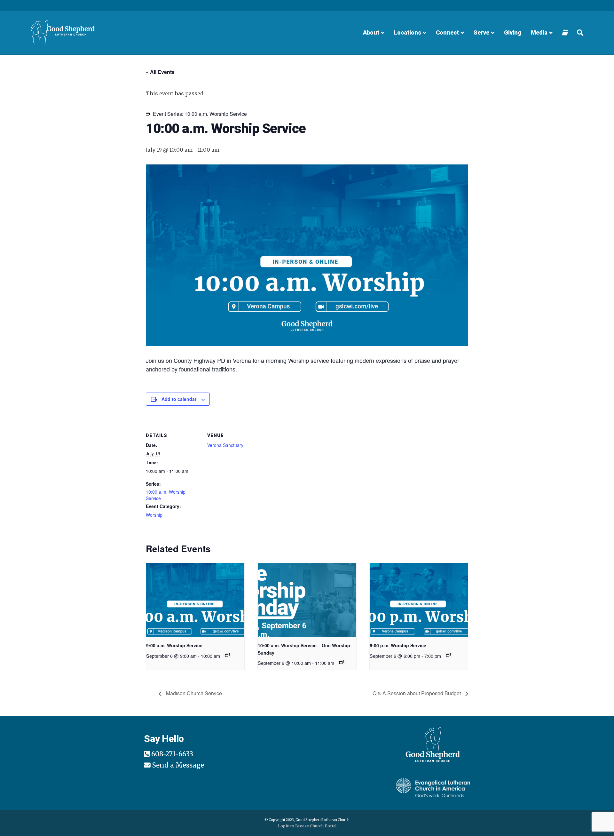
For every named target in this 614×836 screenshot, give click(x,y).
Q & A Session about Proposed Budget (417, 693)
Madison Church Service (193, 693)
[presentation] (195, 600)
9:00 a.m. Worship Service (174, 645)
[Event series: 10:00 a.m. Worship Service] (341, 662)
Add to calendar (178, 399)
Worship (154, 515)
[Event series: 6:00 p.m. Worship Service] (448, 655)
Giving (512, 32)
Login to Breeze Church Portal (307, 826)
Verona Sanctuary (225, 445)
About (371, 32)
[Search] (577, 32)
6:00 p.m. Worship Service (398, 645)
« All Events (160, 72)
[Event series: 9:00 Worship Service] (227, 655)
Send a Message (178, 765)
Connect (447, 32)
